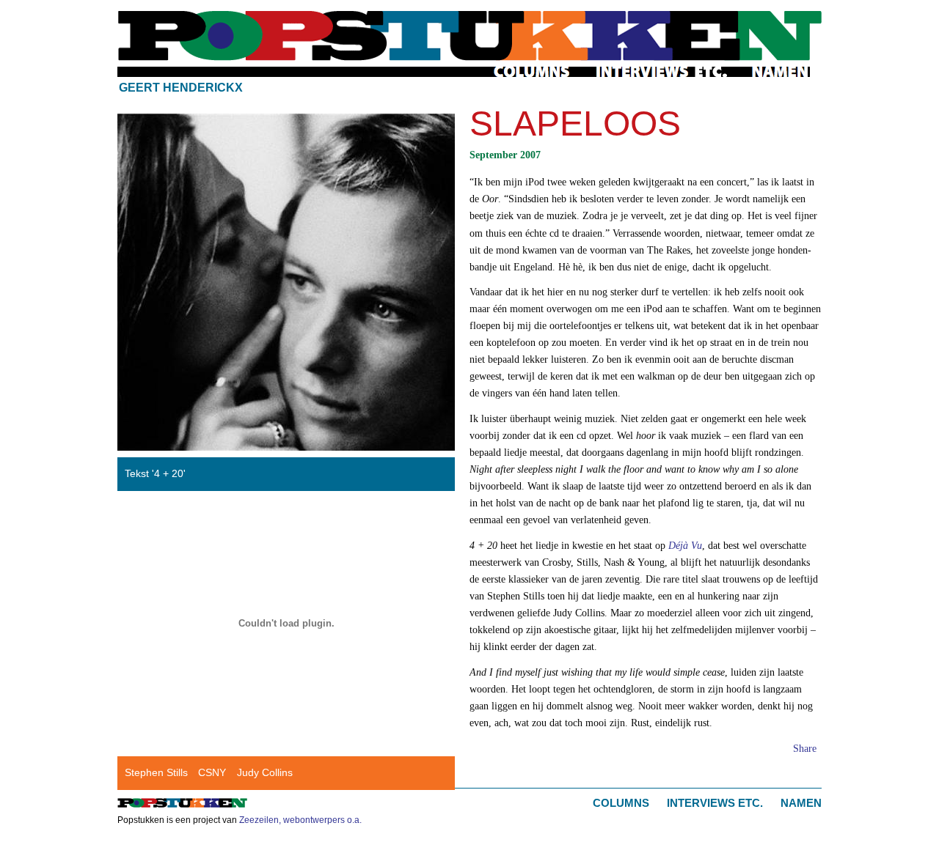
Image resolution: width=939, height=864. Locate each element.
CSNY (212, 772)
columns (533, 72)
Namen (801, 803)
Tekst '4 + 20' (155, 473)
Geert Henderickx (181, 87)
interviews (662, 72)
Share (804, 748)
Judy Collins (265, 772)
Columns (621, 803)
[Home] (469, 36)
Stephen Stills (156, 772)
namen (780, 72)
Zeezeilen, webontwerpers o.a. (300, 820)
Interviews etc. (715, 803)
